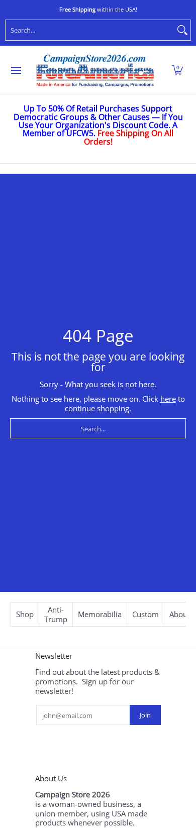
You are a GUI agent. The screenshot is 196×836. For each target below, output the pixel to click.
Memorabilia (100, 614)
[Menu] (15, 70)
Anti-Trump (55, 614)
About (179, 614)
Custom (145, 614)
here (168, 399)
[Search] (182, 30)
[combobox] (90, 30)
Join (145, 715)
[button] (177, 70)
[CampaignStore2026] (95, 70)
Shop (25, 614)
